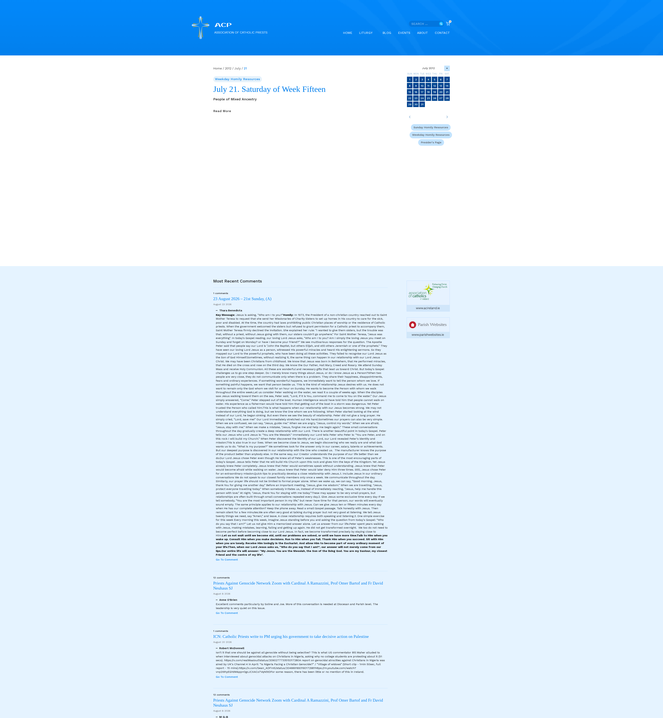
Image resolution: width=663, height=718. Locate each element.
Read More (222, 111)
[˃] (447, 116)
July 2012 (428, 68)
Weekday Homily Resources (237, 79)
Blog (387, 33)
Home (347, 33)
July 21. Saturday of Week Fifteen (269, 89)
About (422, 33)
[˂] (409, 116)
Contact (442, 33)
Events (404, 33)
